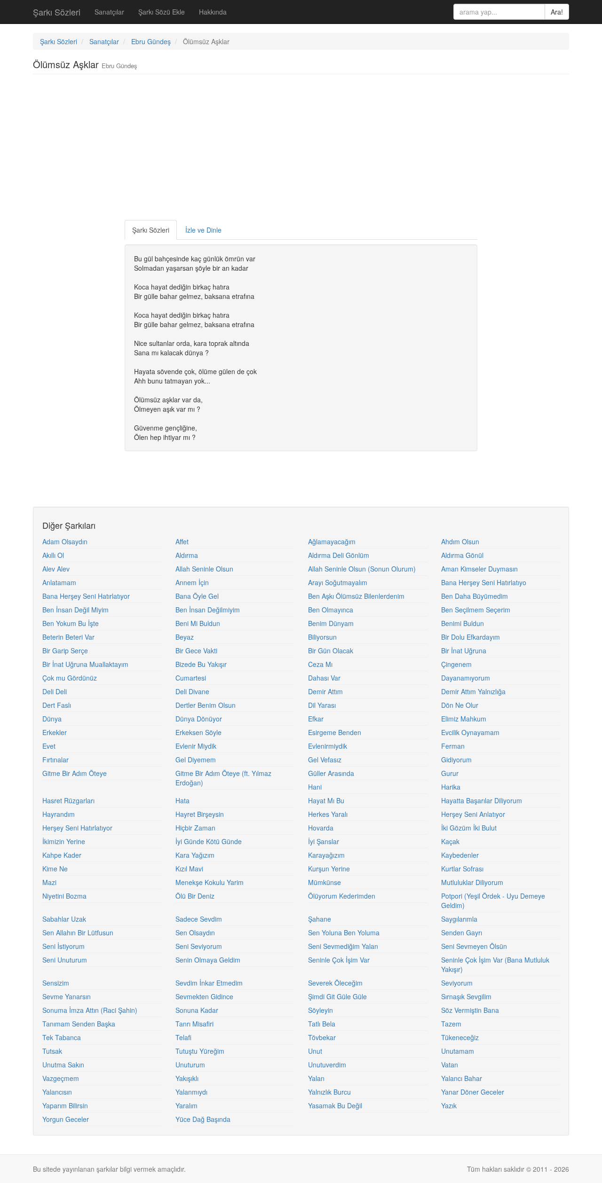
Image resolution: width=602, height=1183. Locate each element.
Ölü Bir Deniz (194, 896)
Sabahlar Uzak (64, 919)
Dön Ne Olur (459, 705)
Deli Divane (192, 691)
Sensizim (55, 982)
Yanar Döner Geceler (472, 1092)
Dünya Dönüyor (198, 718)
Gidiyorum (456, 759)
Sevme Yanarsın (66, 996)
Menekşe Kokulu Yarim (209, 882)
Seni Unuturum (64, 959)
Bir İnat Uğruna (463, 650)
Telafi (183, 1037)
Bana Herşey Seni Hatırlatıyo (483, 582)
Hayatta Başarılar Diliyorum (481, 800)
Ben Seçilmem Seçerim (475, 609)
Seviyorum (457, 982)
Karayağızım (326, 855)
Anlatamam (59, 582)
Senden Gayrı (461, 932)
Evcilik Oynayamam (470, 732)
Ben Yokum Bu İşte (70, 623)
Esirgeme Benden (334, 732)
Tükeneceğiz (460, 1037)
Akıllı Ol (53, 555)
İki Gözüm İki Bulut (469, 827)
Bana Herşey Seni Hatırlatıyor (86, 596)
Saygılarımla (459, 919)
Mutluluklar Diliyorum (472, 882)
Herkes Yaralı (328, 814)
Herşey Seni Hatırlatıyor (77, 827)
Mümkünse (324, 882)
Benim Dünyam (331, 623)
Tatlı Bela (321, 1023)
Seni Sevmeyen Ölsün (474, 946)
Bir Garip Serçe (65, 650)
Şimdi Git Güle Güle (337, 996)
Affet (182, 541)
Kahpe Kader (61, 855)
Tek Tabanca (61, 1037)
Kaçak (450, 841)
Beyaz (184, 637)
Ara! (557, 11)
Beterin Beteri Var (68, 637)
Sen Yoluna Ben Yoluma (344, 932)
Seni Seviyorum (198, 946)
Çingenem (456, 664)
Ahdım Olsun (460, 541)
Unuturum (190, 1064)
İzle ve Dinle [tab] (203, 230)
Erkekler (54, 732)
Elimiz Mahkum (463, 718)
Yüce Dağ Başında (202, 1119)
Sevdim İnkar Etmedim (209, 982)
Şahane (319, 919)
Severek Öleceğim (335, 982)
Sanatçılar (109, 11)
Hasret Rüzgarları (68, 800)
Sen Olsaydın (195, 932)
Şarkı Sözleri (56, 12)
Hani (315, 786)
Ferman (453, 746)
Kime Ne (55, 868)
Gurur (450, 773)
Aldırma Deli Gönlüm (338, 555)
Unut (315, 1051)
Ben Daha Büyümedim (474, 596)
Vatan (449, 1064)
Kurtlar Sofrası (462, 868)
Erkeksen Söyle (198, 732)
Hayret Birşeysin (199, 814)
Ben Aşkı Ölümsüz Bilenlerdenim (356, 596)
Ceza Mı (320, 664)
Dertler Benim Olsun (205, 705)
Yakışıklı (186, 1078)
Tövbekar (322, 1037)
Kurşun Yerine (329, 868)
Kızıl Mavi (189, 868)
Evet (48, 746)
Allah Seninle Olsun (204, 568)
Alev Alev (56, 568)
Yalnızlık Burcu (329, 1092)
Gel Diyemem (195, 759)
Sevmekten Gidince (204, 996)
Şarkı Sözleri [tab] (150, 230)
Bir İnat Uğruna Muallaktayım (85, 664)
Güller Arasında (331, 773)
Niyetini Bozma (64, 896)
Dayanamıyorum (465, 677)
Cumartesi (190, 677)
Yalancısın (57, 1092)
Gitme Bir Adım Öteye (74, 773)
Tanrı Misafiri (194, 1023)
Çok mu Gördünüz (69, 677)
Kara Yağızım (194, 855)
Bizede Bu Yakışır (201, 664)
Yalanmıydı (191, 1092)
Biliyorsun (322, 637)
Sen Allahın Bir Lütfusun (77, 932)
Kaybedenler (460, 855)
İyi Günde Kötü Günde (208, 841)
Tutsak (52, 1051)
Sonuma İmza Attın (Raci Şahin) (89, 1010)
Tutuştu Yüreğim (199, 1051)
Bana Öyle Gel (197, 596)
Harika (450, 786)
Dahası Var (324, 677)
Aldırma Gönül (462, 555)
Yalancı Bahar (461, 1078)
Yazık (449, 1105)
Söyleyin (320, 1010)
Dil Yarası (322, 705)
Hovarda (320, 827)
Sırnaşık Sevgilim (466, 996)
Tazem (451, 1023)
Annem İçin (192, 582)
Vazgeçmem (60, 1078)
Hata (182, 800)
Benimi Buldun (462, 623)
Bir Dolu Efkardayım (470, 637)
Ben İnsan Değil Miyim (75, 609)
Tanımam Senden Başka (78, 1023)
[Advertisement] (301, 149)
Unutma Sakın (63, 1064)
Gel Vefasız (324, 759)
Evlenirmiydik (327, 746)
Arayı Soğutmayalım (337, 582)
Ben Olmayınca (330, 609)
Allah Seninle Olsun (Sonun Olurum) (362, 568)
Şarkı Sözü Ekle (161, 11)
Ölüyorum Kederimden (341, 896)
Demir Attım (325, 691)
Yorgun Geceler (65, 1119)
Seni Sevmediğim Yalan (343, 946)
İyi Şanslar (323, 841)
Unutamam (457, 1051)
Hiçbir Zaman (195, 827)
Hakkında (213, 11)
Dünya (52, 718)
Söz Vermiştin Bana (470, 1010)
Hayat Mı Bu (326, 800)
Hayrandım (58, 814)
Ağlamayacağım (332, 541)
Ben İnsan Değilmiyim (207, 609)
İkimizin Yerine (63, 841)
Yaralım (186, 1105)
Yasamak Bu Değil (335, 1105)
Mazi (49, 882)
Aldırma (186, 555)
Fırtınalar (55, 759)
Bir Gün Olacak (330, 650)
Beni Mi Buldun (197, 623)
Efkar (316, 718)
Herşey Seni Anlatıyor (473, 814)
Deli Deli (54, 691)
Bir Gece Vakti (196, 650)
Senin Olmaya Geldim (207, 959)
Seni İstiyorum (63, 946)
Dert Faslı (56, 705)
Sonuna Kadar (196, 1010)
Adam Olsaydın (64, 541)
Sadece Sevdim (198, 919)
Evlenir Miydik (195, 746)
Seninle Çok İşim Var (339, 959)
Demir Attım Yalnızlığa (473, 691)
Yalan (316, 1078)
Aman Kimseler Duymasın (479, 568)
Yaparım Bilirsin (65, 1105)
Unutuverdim (327, 1064)
